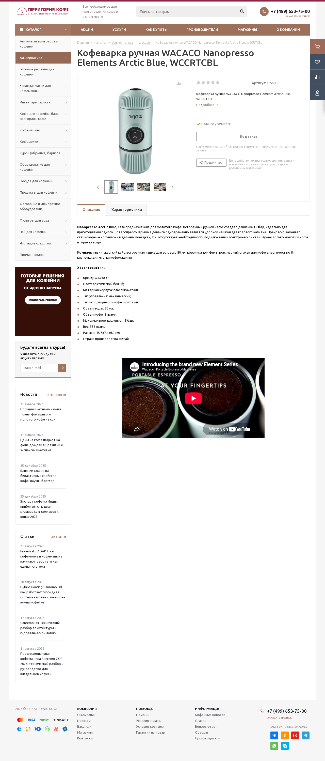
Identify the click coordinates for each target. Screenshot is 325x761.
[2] (203, 83)
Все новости (56, 394)
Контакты (85, 738)
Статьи (200, 720)
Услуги (119, 29)
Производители (202, 29)
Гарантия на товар (150, 732)
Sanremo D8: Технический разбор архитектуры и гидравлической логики (40, 628)
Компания (87, 708)
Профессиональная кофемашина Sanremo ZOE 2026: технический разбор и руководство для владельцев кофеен (41, 664)
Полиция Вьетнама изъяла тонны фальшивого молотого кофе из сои (40, 414)
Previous (98, 187)
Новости (84, 720)
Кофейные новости (210, 715)
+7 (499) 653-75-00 (290, 11)
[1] (198, 83)
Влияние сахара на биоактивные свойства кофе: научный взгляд (38, 476)
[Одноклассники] (285, 735)
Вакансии (84, 726)
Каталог (34, 29)
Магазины (247, 29)
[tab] (207, 104)
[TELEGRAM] (306, 735)
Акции (87, 29)
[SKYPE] (285, 746)
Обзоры (201, 732)
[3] (208, 83)
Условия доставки (150, 726)
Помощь (144, 708)
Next (172, 187)
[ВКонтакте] (274, 735)
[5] (218, 83)
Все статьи (58, 536)
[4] (213, 83)
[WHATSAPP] (274, 746)
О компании (288, 29)
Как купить (156, 29)
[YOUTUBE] (295, 735)
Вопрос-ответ (206, 726)
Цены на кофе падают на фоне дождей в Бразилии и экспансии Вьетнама (41, 445)
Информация (207, 708)
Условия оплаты (148, 720)
